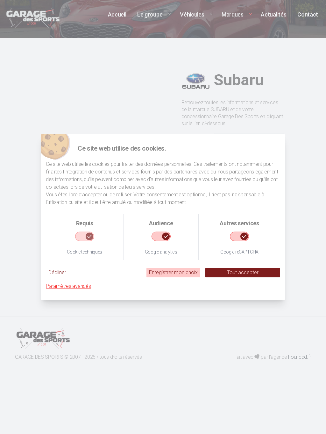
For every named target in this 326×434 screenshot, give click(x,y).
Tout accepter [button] (243, 272)
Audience (161, 223)
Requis (84, 223)
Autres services (239, 223)
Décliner (57, 272)
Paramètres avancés (68, 286)
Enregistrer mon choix (173, 272)
